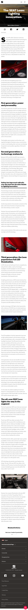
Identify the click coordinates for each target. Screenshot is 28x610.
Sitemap (4, 595)
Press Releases (5, 581)
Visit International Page (8, 544)
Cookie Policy (5, 590)
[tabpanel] (14, 244)
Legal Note (4, 585)
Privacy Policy (5, 599)
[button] (14, 244)
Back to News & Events (13, 25)
